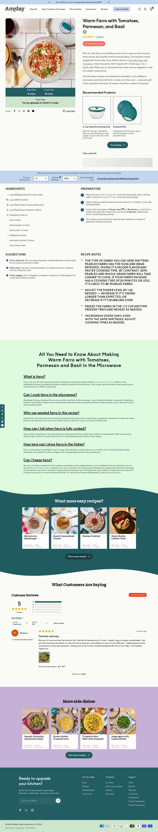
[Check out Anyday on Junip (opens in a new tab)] (83, 674)
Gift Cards (110, 794)
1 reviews (99, 37)
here (119, 472)
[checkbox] (59, 623)
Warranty (132, 790)
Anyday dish (111, 194)
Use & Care (87, 794)
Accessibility (134, 797)
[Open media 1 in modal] (40, 53)
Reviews (109, 790)
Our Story (109, 782)
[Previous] (49, 2)
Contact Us (133, 794)
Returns (132, 786)
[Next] (108, 2)
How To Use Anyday (114, 786)
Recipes (85, 786)
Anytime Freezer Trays (39, 468)
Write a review (138, 595)
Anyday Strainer (108, 197)
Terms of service (30, 828)
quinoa (99, 382)
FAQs (131, 782)
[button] (88, 37)
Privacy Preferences (137, 801)
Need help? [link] (70, 111)
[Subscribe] (58, 800)
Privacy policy (19, 828)
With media (59, 623)
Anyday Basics (88, 790)
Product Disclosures (137, 805)
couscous (109, 382)
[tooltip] (60, 177)
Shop (84, 782)
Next (138, 529)
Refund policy (10, 828)
